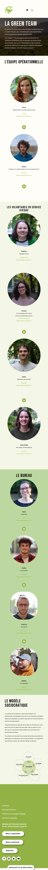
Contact (5, 805)
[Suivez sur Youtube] (18, 859)
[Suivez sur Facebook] (4, 859)
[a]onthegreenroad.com (24, 577)
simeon (24, 173)
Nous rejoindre (13, 833)
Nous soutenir (13, 842)
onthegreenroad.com (25, 116)
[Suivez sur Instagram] (9, 859)
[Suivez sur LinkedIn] (24, 127)
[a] (17, 175)
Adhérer (10, 850)
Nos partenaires (9, 810)
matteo (24, 574)
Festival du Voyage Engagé (14, 814)
